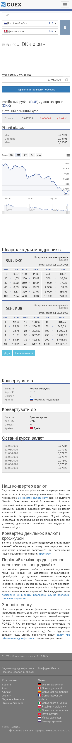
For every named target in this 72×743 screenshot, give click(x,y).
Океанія (6, 695)
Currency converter (52, 688)
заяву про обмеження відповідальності (36, 636)
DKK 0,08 (32, 43)
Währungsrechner (52, 684)
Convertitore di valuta (54, 703)
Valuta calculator (51, 717)
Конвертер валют (22, 656)
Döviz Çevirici (49, 714)
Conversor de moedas (54, 710)
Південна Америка (13, 699)
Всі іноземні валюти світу (33, 497)
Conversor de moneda (54, 692)
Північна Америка (12, 703)
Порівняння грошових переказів (36, 89)
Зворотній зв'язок (23, 671)
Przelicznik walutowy (53, 706)
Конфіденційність (48, 668)
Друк (7, 353)
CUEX (5, 656)
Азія (4, 688)
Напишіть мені (24, 353)
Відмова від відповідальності (19, 668)
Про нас (7, 671)
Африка (6, 692)
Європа (6, 684)
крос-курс (45, 553)
